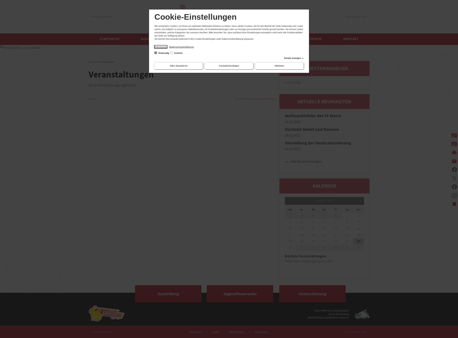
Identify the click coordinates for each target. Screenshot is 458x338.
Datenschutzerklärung (181, 46)
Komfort (178, 53)
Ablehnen (279, 66)
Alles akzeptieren (178, 66)
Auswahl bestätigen (229, 66)
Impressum (160, 46)
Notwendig (164, 53)
